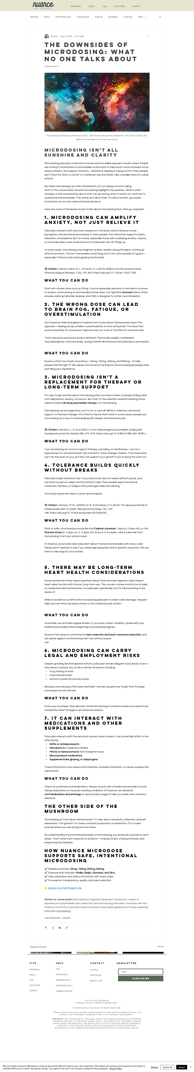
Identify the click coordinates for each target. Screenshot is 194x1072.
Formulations (83, 17)
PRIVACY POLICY (85, 1003)
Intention (128, 17)
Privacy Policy (115, 1068)
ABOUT (33, 975)
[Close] (190, 1067)
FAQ (31, 980)
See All (161, 947)
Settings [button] (154, 1067)
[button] (160, 17)
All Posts (34, 17)
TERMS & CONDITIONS (106, 1003)
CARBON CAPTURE (64, 991)
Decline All (167, 1067)
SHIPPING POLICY (63, 980)
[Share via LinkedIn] (59, 927)
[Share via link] (66, 927)
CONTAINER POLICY (64, 986)
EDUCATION (35, 985)
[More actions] (148, 36)
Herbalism (113, 17)
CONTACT (34, 991)
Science (99, 17)
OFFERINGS (35, 970)
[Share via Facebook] (45, 927)
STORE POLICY (62, 975)
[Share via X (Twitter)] (52, 927)
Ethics (47, 17)
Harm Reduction (63, 17)
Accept (182, 1067)
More (140, 17)
